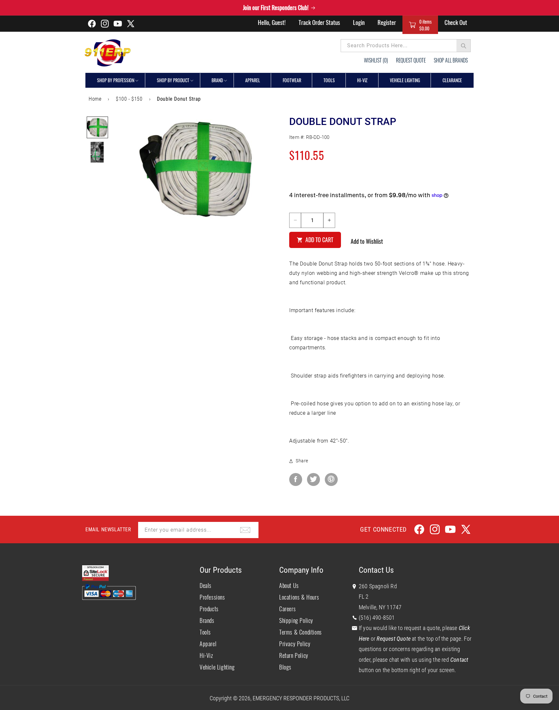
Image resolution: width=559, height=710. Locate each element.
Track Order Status (319, 22)
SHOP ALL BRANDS (451, 60)
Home (95, 99)
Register (387, 22)
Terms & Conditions (300, 632)
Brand (217, 80)
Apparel (208, 643)
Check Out (455, 22)
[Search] (463, 45)
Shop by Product (173, 80)
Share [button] (302, 460)
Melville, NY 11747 (380, 607)
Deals (206, 585)
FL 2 (364, 596)
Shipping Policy (296, 620)
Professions (212, 597)
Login (359, 22)
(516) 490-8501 (377, 617)
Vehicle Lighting (217, 667)
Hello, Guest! (272, 22)
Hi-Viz (206, 655)
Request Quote (411, 60)
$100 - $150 (129, 99)
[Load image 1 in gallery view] (97, 127)
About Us (289, 585)
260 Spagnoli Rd (378, 586)
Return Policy (293, 655)
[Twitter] (313, 479)
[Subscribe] (245, 530)
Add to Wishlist (367, 241)
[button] (420, 25)
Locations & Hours (299, 597)
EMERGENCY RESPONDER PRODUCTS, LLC (301, 698)
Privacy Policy (294, 643)
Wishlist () (376, 60)
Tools (205, 632)
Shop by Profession (115, 80)
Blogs (285, 667)
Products (209, 608)
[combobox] (406, 45)
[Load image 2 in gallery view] (97, 152)
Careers (287, 608)
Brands (207, 620)
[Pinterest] (331, 479)
